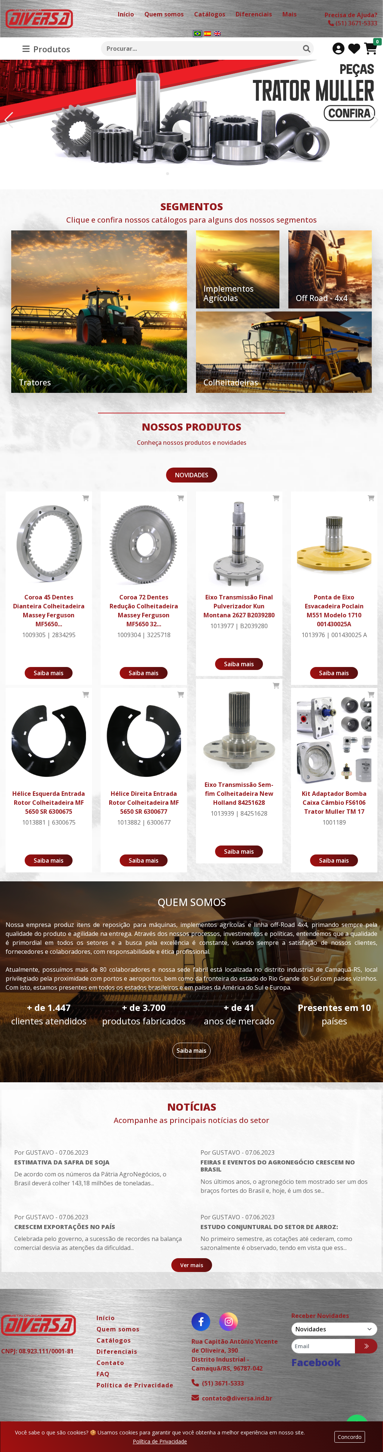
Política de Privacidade (160, 1441)
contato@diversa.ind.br (237, 1398)
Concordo (350, 1436)
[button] (167, 173)
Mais (289, 14)
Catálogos (113, 1340)
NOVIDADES (191, 475)
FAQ (103, 1374)
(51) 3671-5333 (223, 1383)
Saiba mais (49, 673)
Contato (110, 1363)
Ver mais (191, 1265)
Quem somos (118, 1329)
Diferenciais (116, 1351)
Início (105, 1318)
